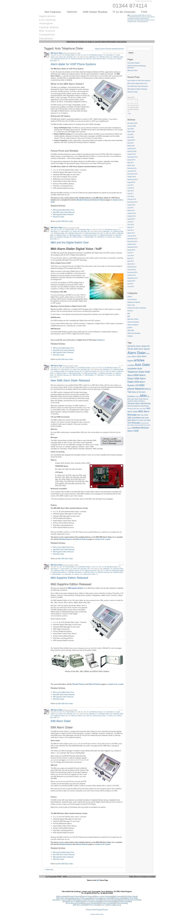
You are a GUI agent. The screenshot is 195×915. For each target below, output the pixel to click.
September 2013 (132, 247)
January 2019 (131, 171)
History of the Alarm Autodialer (136, 308)
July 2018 (130, 185)
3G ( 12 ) (62, 55)
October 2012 (131, 275)
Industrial (137, 396)
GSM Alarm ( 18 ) (94, 57)
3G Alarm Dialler (140, 346)
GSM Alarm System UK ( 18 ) (62, 58)
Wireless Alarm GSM (138, 429)
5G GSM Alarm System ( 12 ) (97, 55)
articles (139, 360)
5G (128, 348)
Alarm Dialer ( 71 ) (111, 55)
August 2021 (131, 140)
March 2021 (131, 146)
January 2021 (131, 148)
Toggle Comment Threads (103, 49)
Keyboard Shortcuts (118, 49)
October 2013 (131, 244)
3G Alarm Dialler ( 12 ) (71, 55)
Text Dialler (147, 420)
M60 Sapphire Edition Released (137, 89)
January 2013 (131, 269)
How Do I (130, 311)
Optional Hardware (133, 322)
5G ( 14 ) (86, 55)
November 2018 (132, 174)
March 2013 (131, 264)
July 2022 (130, 134)
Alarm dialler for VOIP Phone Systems (139, 80)
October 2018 (131, 177)
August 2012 (131, 281)
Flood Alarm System (133, 63)
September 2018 (132, 179)
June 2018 (130, 188)
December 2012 (132, 272)
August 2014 (131, 219)
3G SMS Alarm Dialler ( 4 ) (85, 229)
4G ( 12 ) (80, 55)
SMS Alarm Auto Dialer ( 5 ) (107, 235)
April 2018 (130, 191)
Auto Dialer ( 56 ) (71, 57)
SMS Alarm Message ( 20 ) (64, 237)
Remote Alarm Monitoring (138, 403)
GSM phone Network (133, 302)
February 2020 (131, 151)
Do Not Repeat (132, 299)
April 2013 (130, 261)
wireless (136, 427)
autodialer (131, 365)
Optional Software (132, 325)
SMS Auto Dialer (132, 70)
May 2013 (130, 258)
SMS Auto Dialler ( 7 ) (78, 237)
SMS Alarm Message (133, 333)
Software (130, 336)
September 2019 (132, 157)
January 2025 (131, 126)
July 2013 (130, 253)
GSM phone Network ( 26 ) (78, 58)
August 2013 (131, 250)
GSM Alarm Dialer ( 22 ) (106, 57)
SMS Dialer (145, 418)
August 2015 (131, 205)
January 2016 (131, 199)
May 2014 (130, 227)
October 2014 (131, 216)
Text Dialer (139, 420)
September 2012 (132, 278)
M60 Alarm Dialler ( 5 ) (63, 235)
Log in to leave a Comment (116, 53)
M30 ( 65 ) (89, 58)
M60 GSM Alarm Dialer (65, 221)
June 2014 (130, 224)
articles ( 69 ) (62, 57)
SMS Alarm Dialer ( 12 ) (91, 572)
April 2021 (130, 143)
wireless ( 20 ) (112, 58)
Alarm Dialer (136, 352)
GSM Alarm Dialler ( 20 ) (61, 233)
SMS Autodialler (134, 417)
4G (148, 346)
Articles (129, 296)
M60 (128, 316)
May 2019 (130, 162)
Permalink (105, 53)
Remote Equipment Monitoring (138, 406)
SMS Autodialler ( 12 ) (91, 237)
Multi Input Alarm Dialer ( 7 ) (100, 58)
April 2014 (130, 230)
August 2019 (131, 160)
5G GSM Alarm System (140, 348)
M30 (128, 313)
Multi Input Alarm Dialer (135, 399)
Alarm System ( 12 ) (66, 231)
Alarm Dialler (136, 356)
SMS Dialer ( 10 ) (102, 237)
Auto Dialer (142, 364)
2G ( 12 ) (56, 55)
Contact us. (101, 340)
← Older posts (48, 869)
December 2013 (132, 238)
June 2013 (130, 255)
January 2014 (131, 236)
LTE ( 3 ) (103, 233)
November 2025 (132, 123)
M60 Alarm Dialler (132, 319)
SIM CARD (130, 330)
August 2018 (131, 182)
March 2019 (131, 165)
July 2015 (130, 207)
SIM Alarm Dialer (132, 92)
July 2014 (130, 222)
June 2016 (130, 196)
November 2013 (132, 241)
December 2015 (132, 202)
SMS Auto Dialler (142, 415)
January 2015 (131, 213)
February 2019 (131, 168)
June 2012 (130, 286)
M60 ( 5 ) (114, 233)
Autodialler (132, 368)
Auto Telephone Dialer (136, 370)
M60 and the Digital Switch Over (137, 83)
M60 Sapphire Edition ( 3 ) (76, 235)
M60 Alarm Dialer (57, 53)
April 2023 (130, 129)
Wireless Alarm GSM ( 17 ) (90, 574)
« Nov (129, 113)
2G (128, 346)
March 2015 (131, 210)
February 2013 (131, 267)
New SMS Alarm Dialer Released (137, 86)
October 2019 (131, 154)
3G (131, 346)
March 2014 (131, 233)
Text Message (133, 422)
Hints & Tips (131, 305)
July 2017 (130, 193)
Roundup (130, 408)
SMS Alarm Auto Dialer (139, 408)
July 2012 (130, 284)
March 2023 (131, 131)
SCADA (129, 327)
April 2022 (130, 137)
